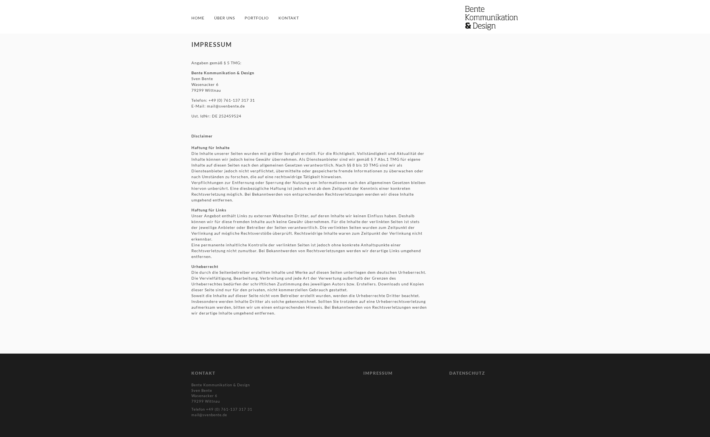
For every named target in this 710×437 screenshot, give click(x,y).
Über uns (224, 18)
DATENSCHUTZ (467, 372)
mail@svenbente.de (226, 106)
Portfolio (257, 18)
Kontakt (288, 18)
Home (197, 18)
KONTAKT (203, 372)
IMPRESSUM (378, 372)
